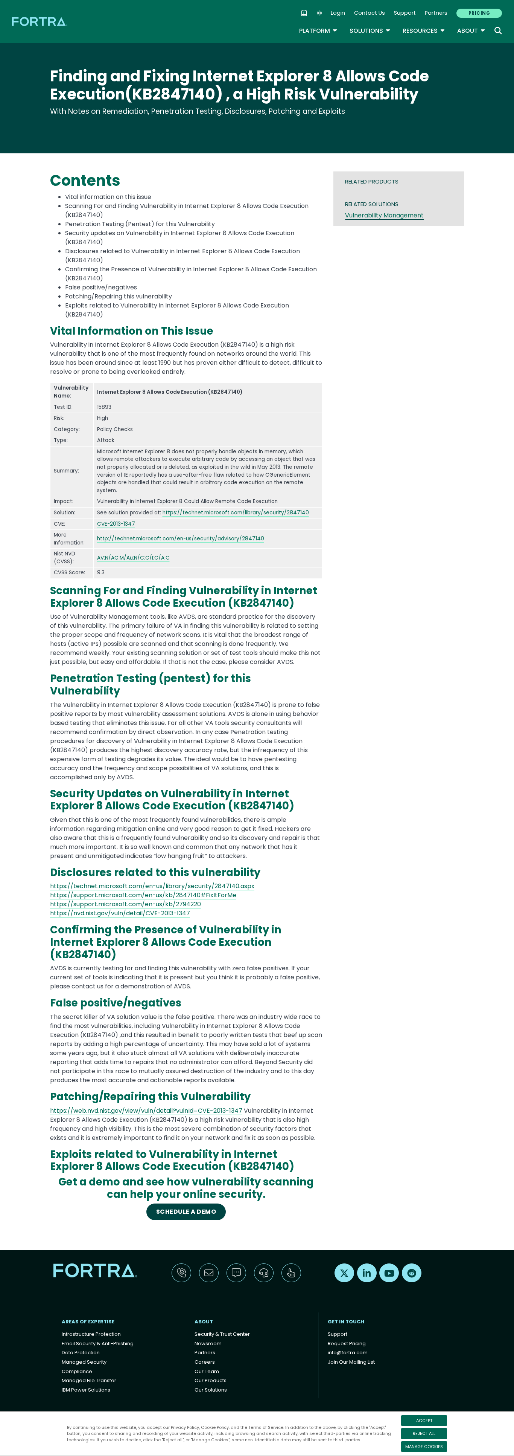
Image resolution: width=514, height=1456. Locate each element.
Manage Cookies (424, 1447)
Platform (318, 30)
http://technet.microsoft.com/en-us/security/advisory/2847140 (180, 538)
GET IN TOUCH (346, 1321)
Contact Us (369, 13)
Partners (436, 13)
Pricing (479, 13)
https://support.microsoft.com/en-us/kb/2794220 (125, 904)
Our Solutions (211, 1389)
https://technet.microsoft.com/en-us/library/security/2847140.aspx (152, 886)
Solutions (370, 30)
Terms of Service (265, 1427)
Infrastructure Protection (91, 1334)
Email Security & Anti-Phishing (98, 1343)
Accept (424, 1421)
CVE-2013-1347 (116, 524)
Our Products (211, 1380)
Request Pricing (347, 1343)
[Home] (40, 21)
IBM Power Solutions (86, 1389)
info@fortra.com (348, 1352)
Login (338, 13)
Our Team (207, 1371)
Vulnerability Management (384, 215)
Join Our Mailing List (351, 1362)
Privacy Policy (185, 1427)
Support (405, 13)
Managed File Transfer (89, 1380)
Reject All (424, 1433)
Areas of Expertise (88, 1321)
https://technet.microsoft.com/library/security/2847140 (236, 512)
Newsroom (208, 1343)
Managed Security (84, 1362)
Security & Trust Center (222, 1334)
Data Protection (81, 1352)
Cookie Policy (215, 1427)
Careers (205, 1362)
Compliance (77, 1371)
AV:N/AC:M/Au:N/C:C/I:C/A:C (133, 557)
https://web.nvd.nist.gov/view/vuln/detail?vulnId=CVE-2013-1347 (146, 1110)
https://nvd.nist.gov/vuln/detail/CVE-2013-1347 (120, 913)
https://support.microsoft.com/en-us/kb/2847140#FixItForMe (143, 895)
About (471, 30)
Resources (424, 30)
